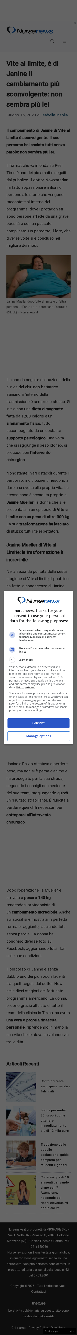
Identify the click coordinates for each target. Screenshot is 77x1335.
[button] (38, 660)
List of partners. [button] (25, 687)
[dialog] (38, 667)
